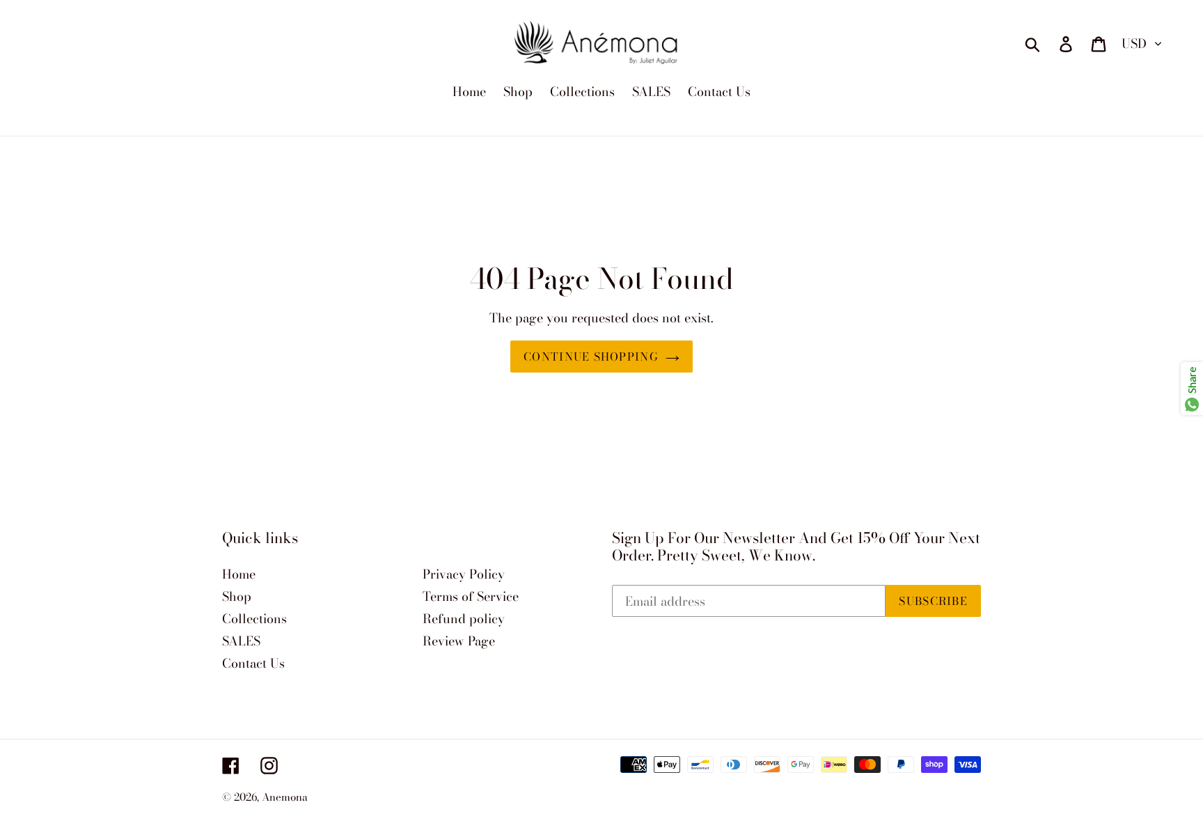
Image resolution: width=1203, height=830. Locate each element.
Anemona (285, 797)
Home (238, 574)
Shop (236, 596)
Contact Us (253, 663)
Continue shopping (591, 356)
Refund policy (464, 618)
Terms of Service (471, 596)
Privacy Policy (464, 574)
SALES (241, 641)
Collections (254, 618)
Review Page (459, 641)
